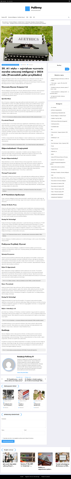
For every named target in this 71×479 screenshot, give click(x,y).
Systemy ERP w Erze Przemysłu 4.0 (57, 159)
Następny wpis (28, 377)
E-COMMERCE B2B (54, 126)
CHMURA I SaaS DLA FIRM (56, 118)
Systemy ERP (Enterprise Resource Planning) (59, 157)
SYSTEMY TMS (54, 169)
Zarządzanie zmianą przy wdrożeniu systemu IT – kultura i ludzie (63, 465)
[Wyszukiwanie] (68, 17)
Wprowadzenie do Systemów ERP (57, 186)
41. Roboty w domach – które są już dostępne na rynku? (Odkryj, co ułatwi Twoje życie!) (24, 280)
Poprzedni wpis (19, 377)
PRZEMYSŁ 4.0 (54, 151)
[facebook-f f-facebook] (69, 1)
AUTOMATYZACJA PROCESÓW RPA (58, 113)
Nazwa (3, 430)
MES (52, 140)
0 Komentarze (30, 64)
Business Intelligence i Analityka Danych (16, 17)
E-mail (25, 430)
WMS (52, 175)
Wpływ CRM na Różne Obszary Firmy (58, 178)
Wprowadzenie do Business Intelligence (58, 180)
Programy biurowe (54, 148)
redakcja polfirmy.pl (25, 357)
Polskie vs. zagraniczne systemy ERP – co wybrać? (10, 468)
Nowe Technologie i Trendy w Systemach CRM (59, 143)
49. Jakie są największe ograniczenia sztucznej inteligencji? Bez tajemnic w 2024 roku (23, 404)
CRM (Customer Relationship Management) (59, 121)
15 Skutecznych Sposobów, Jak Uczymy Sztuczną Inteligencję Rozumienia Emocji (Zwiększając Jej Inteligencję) (37, 404)
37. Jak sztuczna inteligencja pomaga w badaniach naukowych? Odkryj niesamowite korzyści (24, 116)
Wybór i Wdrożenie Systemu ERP (57, 191)
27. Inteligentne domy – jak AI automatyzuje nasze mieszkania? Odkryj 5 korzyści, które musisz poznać (7, 404)
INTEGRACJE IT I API (55, 137)
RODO (52, 154)
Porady (52, 146)
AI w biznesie (53, 107)
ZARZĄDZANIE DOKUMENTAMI (57, 194)
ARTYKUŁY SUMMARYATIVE (56, 110)
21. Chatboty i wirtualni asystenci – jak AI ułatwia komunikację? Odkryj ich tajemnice (34, 380)
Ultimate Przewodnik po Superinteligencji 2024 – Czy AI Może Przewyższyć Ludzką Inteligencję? (25, 144)
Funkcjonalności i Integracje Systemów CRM (59, 132)
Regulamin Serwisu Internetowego (32, 476)
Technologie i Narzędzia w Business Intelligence (10, 64)
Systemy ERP (4, 17)
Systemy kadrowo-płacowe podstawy (58, 167)
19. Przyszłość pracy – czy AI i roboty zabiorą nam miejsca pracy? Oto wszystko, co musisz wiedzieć (14, 380)
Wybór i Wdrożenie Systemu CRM (57, 189)
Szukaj (59, 65)
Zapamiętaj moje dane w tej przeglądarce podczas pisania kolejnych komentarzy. (18, 438)
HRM (31, 17)
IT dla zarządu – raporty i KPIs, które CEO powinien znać (45, 465)
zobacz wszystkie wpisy (22, 372)
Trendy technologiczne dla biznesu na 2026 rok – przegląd (28, 465)
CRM (27, 17)
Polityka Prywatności (45, 476)
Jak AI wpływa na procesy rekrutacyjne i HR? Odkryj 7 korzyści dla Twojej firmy (22, 350)
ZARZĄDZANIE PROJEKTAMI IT (57, 197)
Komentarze (4, 418)
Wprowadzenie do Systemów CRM (57, 183)
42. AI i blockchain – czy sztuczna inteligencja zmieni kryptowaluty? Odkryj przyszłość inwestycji (25, 320)
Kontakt (21, 476)
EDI (34, 17)
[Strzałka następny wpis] (45, 379)
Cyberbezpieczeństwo (55, 124)
